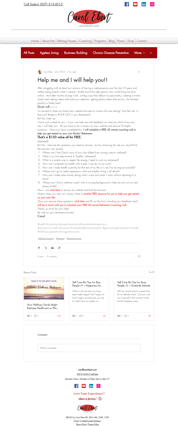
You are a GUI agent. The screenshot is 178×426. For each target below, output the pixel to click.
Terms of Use (81, 424)
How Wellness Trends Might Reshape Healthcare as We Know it (42, 306)
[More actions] (138, 71)
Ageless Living (49, 53)
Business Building (75, 53)
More (137, 53)
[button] (150, 53)
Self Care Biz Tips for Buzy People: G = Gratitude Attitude (133, 283)
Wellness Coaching (46, 238)
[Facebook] (127, 4)
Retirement (60, 238)
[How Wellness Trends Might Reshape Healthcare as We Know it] (44, 288)
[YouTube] (135, 4)
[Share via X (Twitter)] (45, 248)
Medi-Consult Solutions (91, 420)
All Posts (29, 53)
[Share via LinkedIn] (52, 248)
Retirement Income (74, 238)
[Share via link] (59, 248)
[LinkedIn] (144, 4)
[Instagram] (152, 4)
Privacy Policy (93, 424)
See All (151, 272)
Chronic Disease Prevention (111, 53)
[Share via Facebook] (39, 248)
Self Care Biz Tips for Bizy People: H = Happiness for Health (86, 283)
